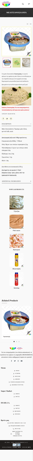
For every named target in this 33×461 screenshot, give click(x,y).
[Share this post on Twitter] (7, 118)
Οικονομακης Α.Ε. (21, 442)
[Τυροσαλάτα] (28, 24)
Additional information (11, 181)
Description (6, 124)
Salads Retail (11, 113)
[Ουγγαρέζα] (30, 24)
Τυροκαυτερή (6, 336)
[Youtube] (21, 361)
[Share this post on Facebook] (3, 118)
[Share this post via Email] (11, 118)
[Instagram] (18, 361)
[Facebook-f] (11, 361)
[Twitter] (15, 361)
